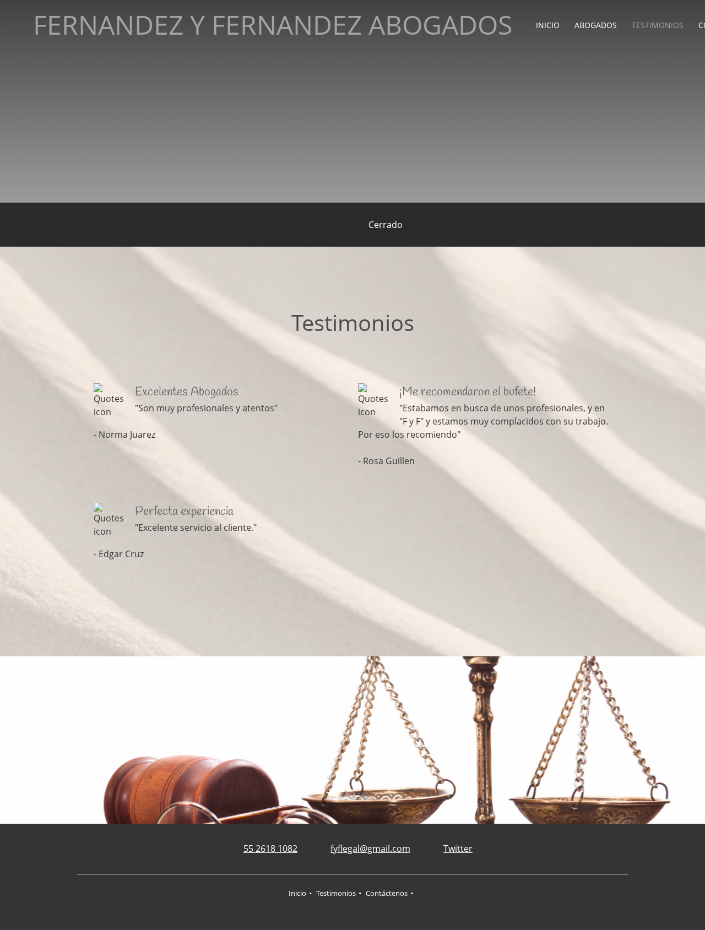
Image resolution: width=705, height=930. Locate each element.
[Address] (310, 224)
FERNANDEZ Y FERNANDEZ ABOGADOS (272, 25)
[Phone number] (327, 224)
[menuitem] (548, 25)
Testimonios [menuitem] (336, 893)
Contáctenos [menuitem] (387, 893)
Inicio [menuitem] (297, 893)
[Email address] (343, 224)
